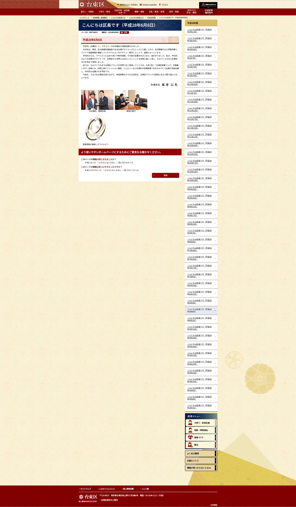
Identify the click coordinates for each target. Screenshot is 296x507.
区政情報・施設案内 (100, 17)
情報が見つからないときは (199, 467)
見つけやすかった (94, 170)
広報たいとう (193, 460)
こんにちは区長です (118, 17)
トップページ (84, 17)
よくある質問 (193, 453)
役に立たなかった (126, 162)
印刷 (125, 32)
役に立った (91, 162)
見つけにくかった (131, 170)
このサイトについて (107, 488)
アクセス (165, 4)
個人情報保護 (128, 488)
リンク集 (145, 488)
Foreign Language (149, 4)
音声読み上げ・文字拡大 (129, 4)
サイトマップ (85, 488)
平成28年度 (151, 17)
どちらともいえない (107, 162)
